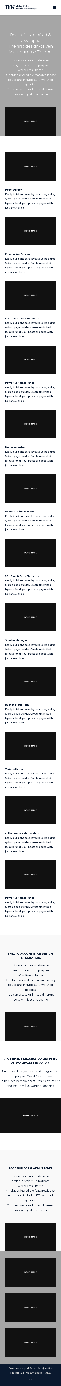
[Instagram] (30, 1380)
